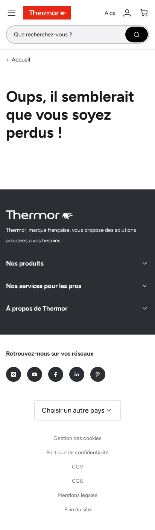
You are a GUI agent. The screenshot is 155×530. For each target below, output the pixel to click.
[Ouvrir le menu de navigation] (11, 12)
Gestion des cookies (77, 438)
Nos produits (25, 263)
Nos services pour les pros (43, 286)
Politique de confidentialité (77, 452)
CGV (78, 467)
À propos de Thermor (36, 308)
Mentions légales (77, 495)
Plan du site (77, 509)
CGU (78, 481)
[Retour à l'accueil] (40, 214)
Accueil (21, 59)
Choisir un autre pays (73, 410)
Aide (110, 13)
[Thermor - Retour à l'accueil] (47, 13)
